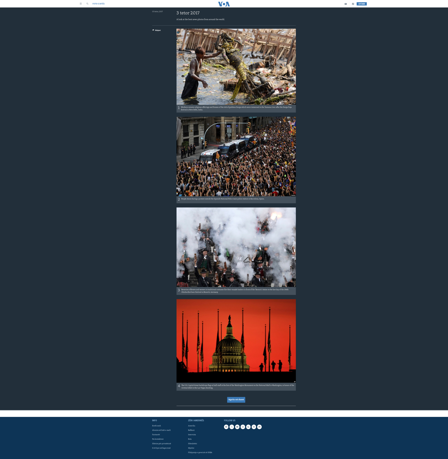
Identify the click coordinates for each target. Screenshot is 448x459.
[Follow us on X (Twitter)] (231, 427)
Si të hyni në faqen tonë (161, 448)
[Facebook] (353, 4)
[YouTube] (345, 4)
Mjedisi (191, 448)
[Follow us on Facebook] (226, 427)
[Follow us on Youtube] (237, 427)
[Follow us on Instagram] (243, 427)
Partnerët (156, 435)
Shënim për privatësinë (161, 444)
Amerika (191, 426)
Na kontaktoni (158, 439)
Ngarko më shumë (236, 400)
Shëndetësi (192, 444)
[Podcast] (254, 427)
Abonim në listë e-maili (161, 430)
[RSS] (248, 427)
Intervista (192, 435)
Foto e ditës (99, 4)
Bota (190, 439)
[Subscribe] (259, 427)
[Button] (156, 31)
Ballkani (191, 430)
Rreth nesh (156, 426)
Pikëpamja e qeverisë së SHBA (200, 453)
